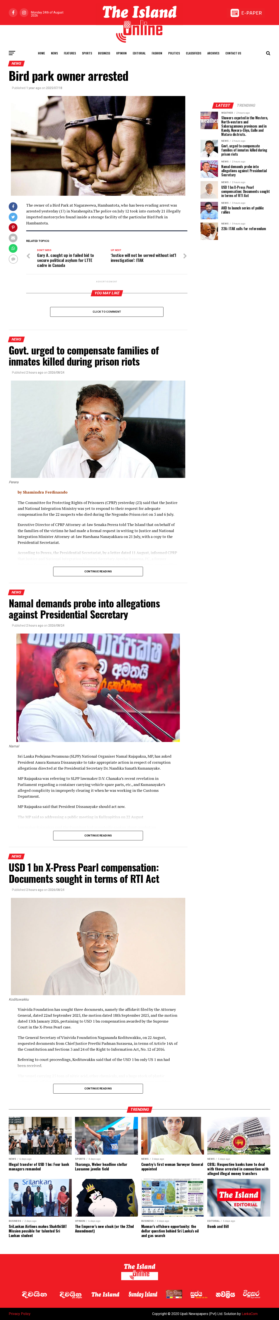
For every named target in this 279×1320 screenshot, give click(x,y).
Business (104, 53)
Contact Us (233, 53)
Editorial (139, 53)
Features (70, 53)
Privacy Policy (20, 1314)
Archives (213, 53)
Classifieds (193, 53)
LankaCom (250, 1314)
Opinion (121, 53)
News (54, 53)
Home (41, 53)
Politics (174, 53)
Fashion (157, 53)
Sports (87, 53)
